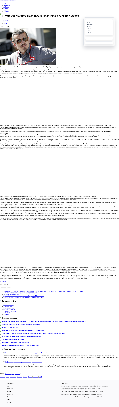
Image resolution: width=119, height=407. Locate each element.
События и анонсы (9, 309)
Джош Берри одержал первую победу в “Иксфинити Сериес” (21, 345)
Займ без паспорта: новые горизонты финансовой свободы (78, 394)
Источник (3, 281)
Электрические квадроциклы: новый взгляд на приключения (79, 391)
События (6, 7)
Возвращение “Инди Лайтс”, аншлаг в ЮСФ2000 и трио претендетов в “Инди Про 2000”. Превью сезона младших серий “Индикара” (43, 291)
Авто (5, 3)
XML (40, 377)
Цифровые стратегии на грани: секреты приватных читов (23, 362)
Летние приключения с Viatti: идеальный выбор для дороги (78, 397)
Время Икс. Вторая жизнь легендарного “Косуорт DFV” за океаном (23, 296)
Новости (6, 11)
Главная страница (8, 305)
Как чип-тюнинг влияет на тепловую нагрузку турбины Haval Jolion (23, 297)
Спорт (5, 10)
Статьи (5, 8)
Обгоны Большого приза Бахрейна (13, 339)
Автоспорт (6, 312)
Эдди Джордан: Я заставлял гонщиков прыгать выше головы (21, 336)
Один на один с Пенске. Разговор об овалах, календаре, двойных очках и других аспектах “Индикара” (34, 333)
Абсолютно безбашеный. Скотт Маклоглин (15, 342)
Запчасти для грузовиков (12, 374)
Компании (6, 5)
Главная (5, 20)
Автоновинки (7, 306)
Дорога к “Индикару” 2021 (11, 294)
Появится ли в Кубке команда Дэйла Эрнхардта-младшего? (21, 292)
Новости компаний (9, 308)
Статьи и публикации (9, 311)
